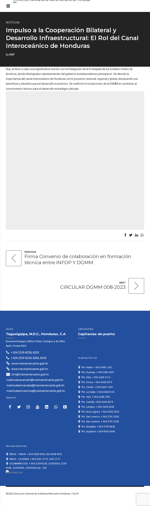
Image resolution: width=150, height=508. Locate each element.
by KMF (10, 54)
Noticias (13, 22)
